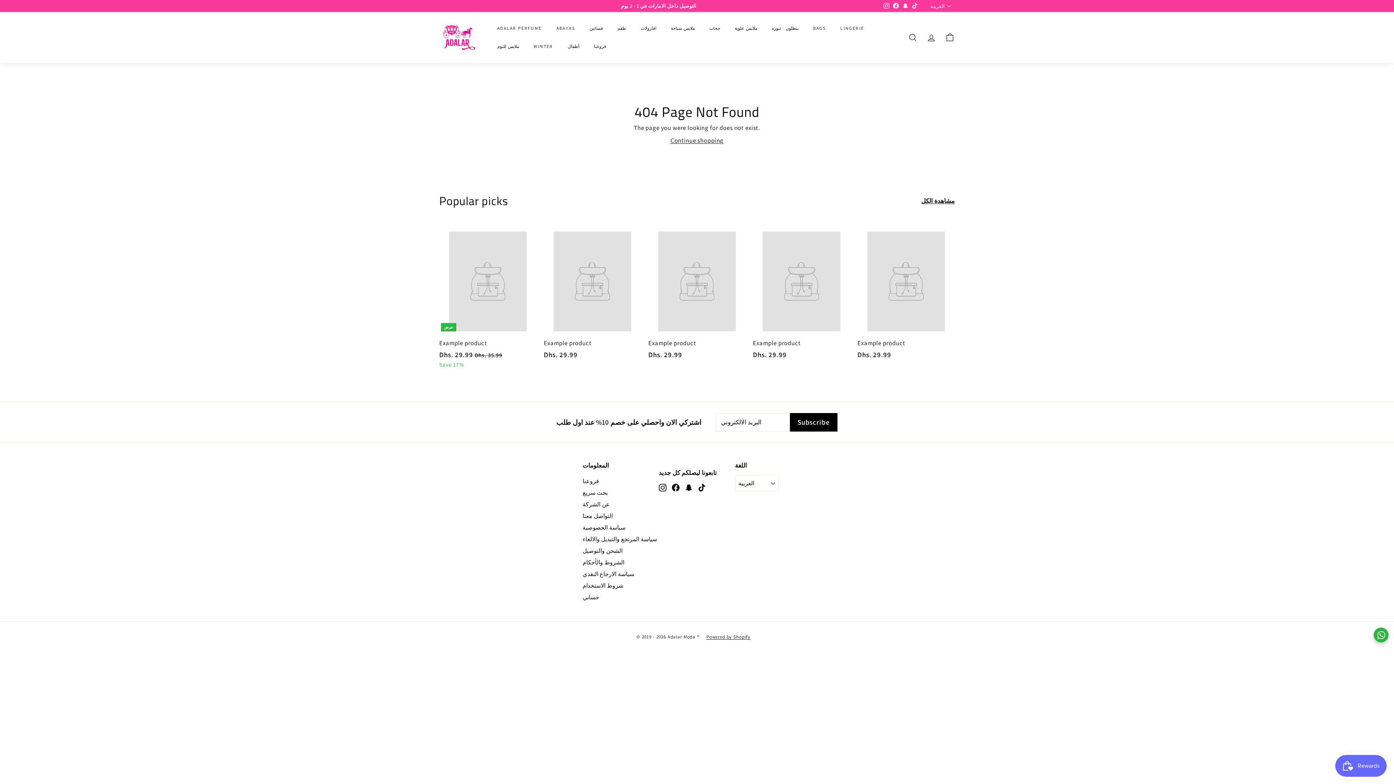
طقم (621, 28)
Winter (543, 46)
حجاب (714, 28)
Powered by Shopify (728, 637)
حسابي (591, 597)
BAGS (819, 28)
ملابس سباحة (683, 28)
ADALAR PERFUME (519, 28)
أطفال (573, 46)
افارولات (648, 28)
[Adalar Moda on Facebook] (676, 487)
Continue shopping (697, 140)
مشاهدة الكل (938, 201)
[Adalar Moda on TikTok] (702, 487)
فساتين (596, 28)
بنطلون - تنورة (785, 28)
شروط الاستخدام (603, 585)
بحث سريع (595, 493)
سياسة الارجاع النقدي (608, 574)
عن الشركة (596, 504)
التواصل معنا (598, 516)
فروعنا (600, 46)
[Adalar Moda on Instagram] (663, 487)
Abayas (566, 28)
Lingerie (852, 28)
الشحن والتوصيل (603, 551)
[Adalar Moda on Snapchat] (689, 487)
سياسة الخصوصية (604, 527)
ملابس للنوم (508, 46)
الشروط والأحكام (603, 562)
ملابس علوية (746, 28)
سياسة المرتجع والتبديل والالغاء (620, 539)
